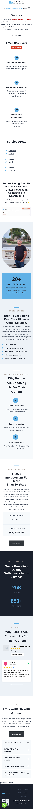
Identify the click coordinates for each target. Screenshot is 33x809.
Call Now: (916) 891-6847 (14, 8)
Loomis (11, 167)
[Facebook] (4, 800)
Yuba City (12, 170)
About (25, 793)
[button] (16, 47)
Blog (19, 789)
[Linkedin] (7, 803)
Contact (25, 789)
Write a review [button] (17, 654)
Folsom (11, 154)
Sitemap (23, 796)
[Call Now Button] (4, 805)
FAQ (19, 793)
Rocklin (11, 162)
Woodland (12, 151)
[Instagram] (7, 800)
